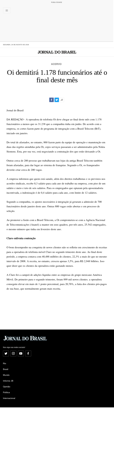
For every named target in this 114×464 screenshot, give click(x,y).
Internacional (9, 398)
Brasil (5, 369)
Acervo (56, 64)
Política (6, 392)
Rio (4, 363)
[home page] (57, 52)
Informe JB (8, 381)
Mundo (6, 375)
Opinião (6, 386)
